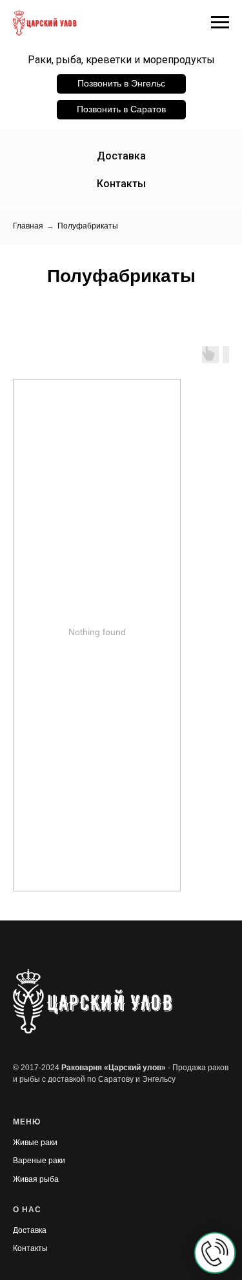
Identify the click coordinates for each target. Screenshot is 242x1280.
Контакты (121, 184)
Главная (28, 225)
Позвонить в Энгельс (121, 83)
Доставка (121, 156)
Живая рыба (36, 1179)
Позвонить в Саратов (121, 109)
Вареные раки (39, 1160)
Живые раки (35, 1142)
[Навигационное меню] (220, 22)
